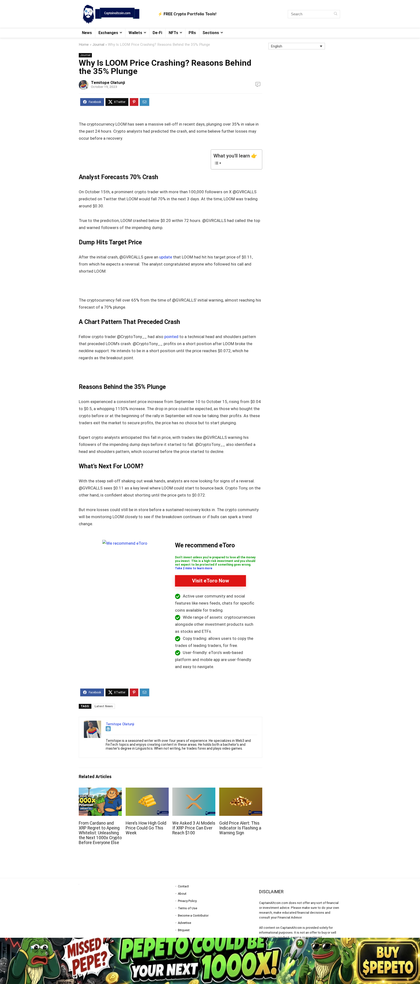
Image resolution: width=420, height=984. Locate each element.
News (87, 32)
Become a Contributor (193, 915)
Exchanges (108, 32)
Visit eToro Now (210, 581)
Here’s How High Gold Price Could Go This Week (146, 828)
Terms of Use (187, 908)
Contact (183, 886)
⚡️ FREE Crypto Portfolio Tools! (187, 14)
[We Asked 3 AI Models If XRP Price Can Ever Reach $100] (193, 791)
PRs (192, 32)
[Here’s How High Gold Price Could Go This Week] (147, 791)
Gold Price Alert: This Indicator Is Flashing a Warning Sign (240, 828)
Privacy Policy (187, 901)
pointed (171, 336)
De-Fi (157, 32)
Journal (98, 44)
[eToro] (124, 543)
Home (84, 44)
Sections (210, 32)
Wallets (135, 32)
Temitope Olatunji (108, 82)
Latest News (104, 706)
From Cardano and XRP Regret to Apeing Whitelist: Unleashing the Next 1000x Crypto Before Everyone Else (100, 833)
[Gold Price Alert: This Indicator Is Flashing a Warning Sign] (240, 791)
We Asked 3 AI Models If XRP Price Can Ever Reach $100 (193, 828)
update (165, 257)
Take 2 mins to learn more (193, 568)
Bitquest (184, 930)
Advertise (184, 923)
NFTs (173, 32)
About (182, 893)
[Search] (335, 14)
